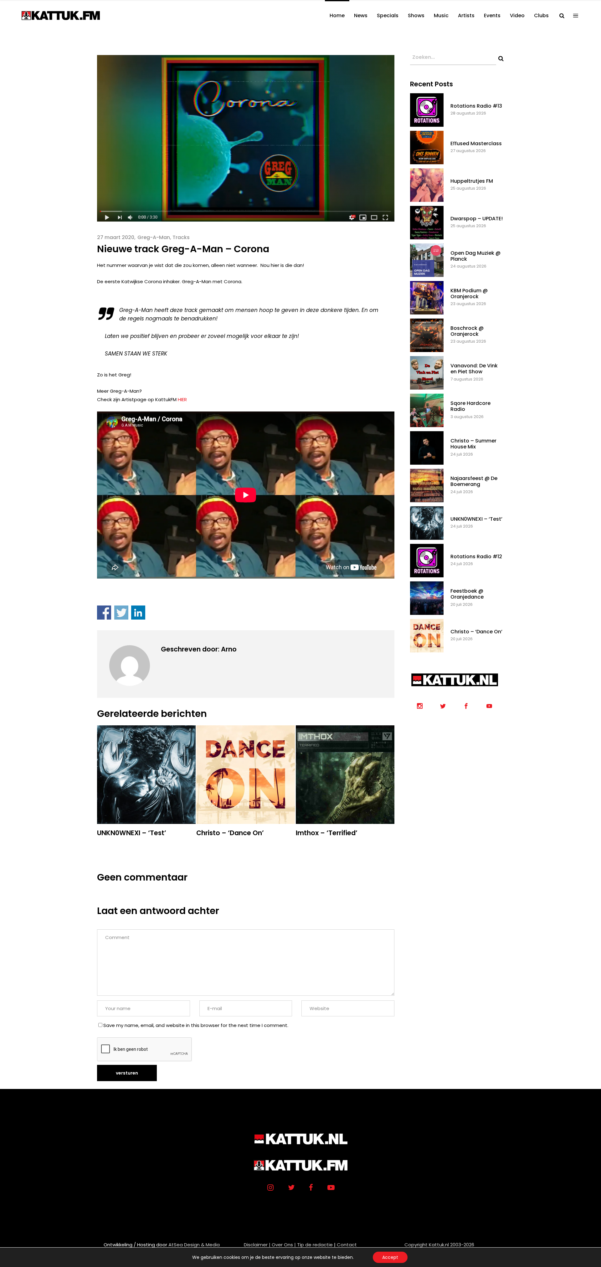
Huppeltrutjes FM (471, 181)
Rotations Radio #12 (476, 556)
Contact (347, 1244)
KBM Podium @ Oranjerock (469, 293)
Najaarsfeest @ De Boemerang (473, 481)
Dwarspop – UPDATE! (476, 218)
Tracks (181, 237)
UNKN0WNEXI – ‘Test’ (476, 519)
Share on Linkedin (138, 612)
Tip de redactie (315, 1244)
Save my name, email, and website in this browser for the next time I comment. (195, 1025)
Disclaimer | (257, 1244)
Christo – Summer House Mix (473, 443)
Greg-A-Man (153, 237)
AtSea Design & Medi (192, 1244)
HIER (182, 399)
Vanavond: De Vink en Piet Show (474, 368)
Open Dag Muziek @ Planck (475, 256)
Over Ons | (284, 1244)
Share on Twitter (121, 612)
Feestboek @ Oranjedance (467, 593)
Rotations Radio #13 (476, 106)
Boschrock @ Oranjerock (467, 331)
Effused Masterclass (476, 143)
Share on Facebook (104, 612)
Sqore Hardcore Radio (470, 406)
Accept (390, 1257)
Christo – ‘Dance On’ (476, 631)
